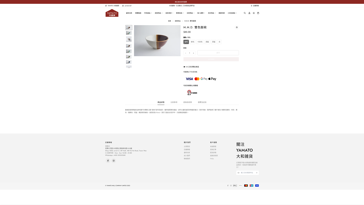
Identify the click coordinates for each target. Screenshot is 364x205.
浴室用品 (190, 13)
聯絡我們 (187, 159)
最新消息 (129, 13)
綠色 (192, 42)
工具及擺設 (231, 13)
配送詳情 (213, 152)
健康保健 (222, 13)
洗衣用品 (211, 13)
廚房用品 (158, 13)
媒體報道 (138, 13)
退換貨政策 (214, 156)
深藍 (213, 42)
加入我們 (187, 156)
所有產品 (147, 13)
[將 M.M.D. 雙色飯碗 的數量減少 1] (186, 53)
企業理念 (187, 146)
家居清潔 (169, 13)
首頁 (169, 21)
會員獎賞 (213, 146)
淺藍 (207, 42)
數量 (184, 48)
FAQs (212, 159)
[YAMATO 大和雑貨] (112, 13)
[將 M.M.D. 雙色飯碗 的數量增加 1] (193, 53)
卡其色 (199, 42)
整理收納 (179, 13)
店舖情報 (187, 149)
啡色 (186, 42)
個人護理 (200, 13)
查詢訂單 (213, 149)
